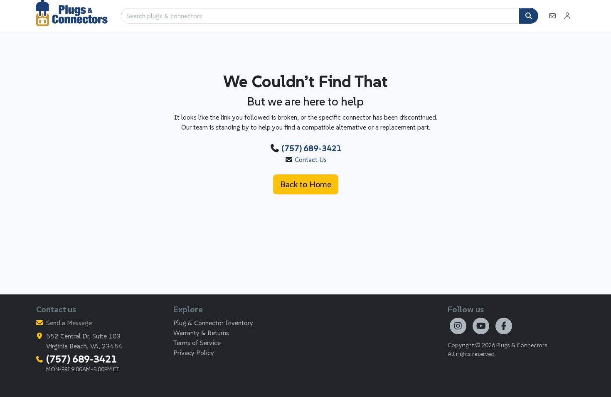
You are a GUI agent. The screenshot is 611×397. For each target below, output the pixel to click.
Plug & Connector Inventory (213, 323)
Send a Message (69, 323)
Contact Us (311, 159)
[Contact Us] (552, 15)
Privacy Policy (193, 352)
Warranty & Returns (201, 332)
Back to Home (305, 184)
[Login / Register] (567, 15)
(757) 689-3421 (311, 148)
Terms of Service (197, 342)
